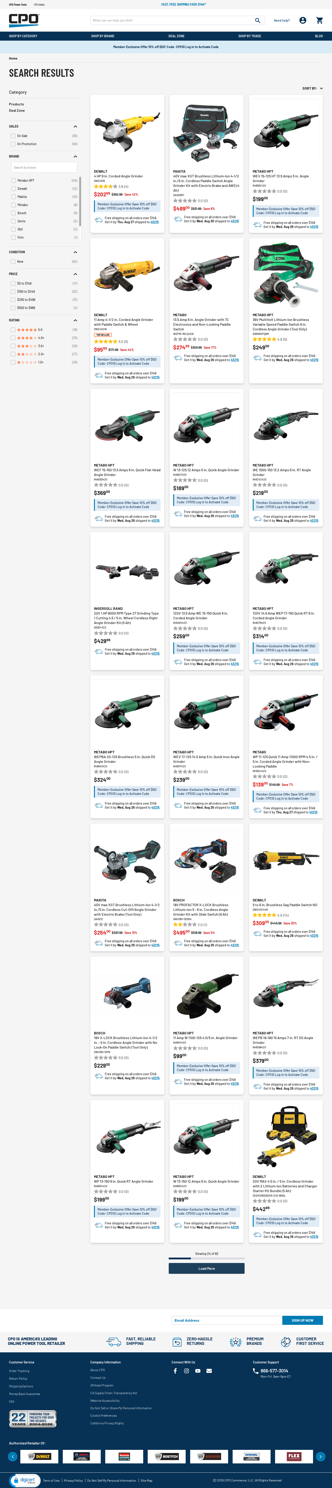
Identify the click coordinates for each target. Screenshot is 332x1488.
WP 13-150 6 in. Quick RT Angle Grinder (123, 1181)
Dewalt (100, 171)
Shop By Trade (249, 36)
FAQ (11, 1401)
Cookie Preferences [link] (103, 1415)
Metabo (180, 315)
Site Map (146, 1480)
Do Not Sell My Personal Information (111, 1480)
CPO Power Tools (18, 4)
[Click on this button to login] (302, 20)
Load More (207, 1268)
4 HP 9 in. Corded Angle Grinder (118, 176)
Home (13, 58)
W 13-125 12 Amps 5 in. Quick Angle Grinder (206, 470)
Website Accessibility (104, 1400)
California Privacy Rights (107, 1423)
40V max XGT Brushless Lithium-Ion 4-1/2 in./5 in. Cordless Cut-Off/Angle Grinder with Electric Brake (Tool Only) (127, 909)
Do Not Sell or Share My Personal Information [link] (121, 1408)
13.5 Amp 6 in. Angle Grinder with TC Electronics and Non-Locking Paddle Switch (202, 324)
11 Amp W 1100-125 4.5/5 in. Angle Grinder (205, 1037)
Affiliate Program (101, 1385)
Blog (319, 36)
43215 (154, 222)
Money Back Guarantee (24, 1394)
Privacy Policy (73, 1480)
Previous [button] (12, 1456)
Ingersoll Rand (108, 608)
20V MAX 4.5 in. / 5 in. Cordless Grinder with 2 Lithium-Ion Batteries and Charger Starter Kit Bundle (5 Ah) (285, 1186)
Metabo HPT (263, 171)
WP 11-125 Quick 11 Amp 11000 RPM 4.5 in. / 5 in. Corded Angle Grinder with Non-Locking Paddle (285, 761)
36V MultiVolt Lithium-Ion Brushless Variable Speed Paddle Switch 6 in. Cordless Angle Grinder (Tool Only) (281, 324)
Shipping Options (21, 1386)
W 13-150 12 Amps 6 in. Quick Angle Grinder (206, 1181)
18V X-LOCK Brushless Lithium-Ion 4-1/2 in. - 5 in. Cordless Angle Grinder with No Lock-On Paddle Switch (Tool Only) (125, 1042)
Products (16, 104)
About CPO (97, 1370)
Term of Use (51, 1480)
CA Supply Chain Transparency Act (113, 1393)
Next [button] (320, 1456)
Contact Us (98, 1377)
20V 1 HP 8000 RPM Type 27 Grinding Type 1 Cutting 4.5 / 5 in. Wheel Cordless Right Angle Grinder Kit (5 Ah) (126, 618)
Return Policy (18, 1378)
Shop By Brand (102, 36)
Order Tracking (19, 1371)
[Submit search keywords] (258, 20)
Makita (179, 171)
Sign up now (302, 1320)
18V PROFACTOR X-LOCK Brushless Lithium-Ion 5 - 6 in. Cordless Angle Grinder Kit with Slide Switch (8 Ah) (200, 909)
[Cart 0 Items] (319, 19)
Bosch (179, 900)
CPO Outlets (39, 4)
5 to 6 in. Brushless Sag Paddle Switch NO (285, 905)
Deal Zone (176, 36)
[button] (44, 126)
